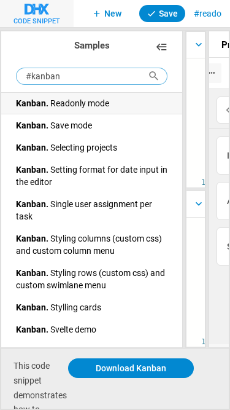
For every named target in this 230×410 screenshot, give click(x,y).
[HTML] (195, 204)
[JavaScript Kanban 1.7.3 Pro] (195, 45)
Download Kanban (131, 368)
